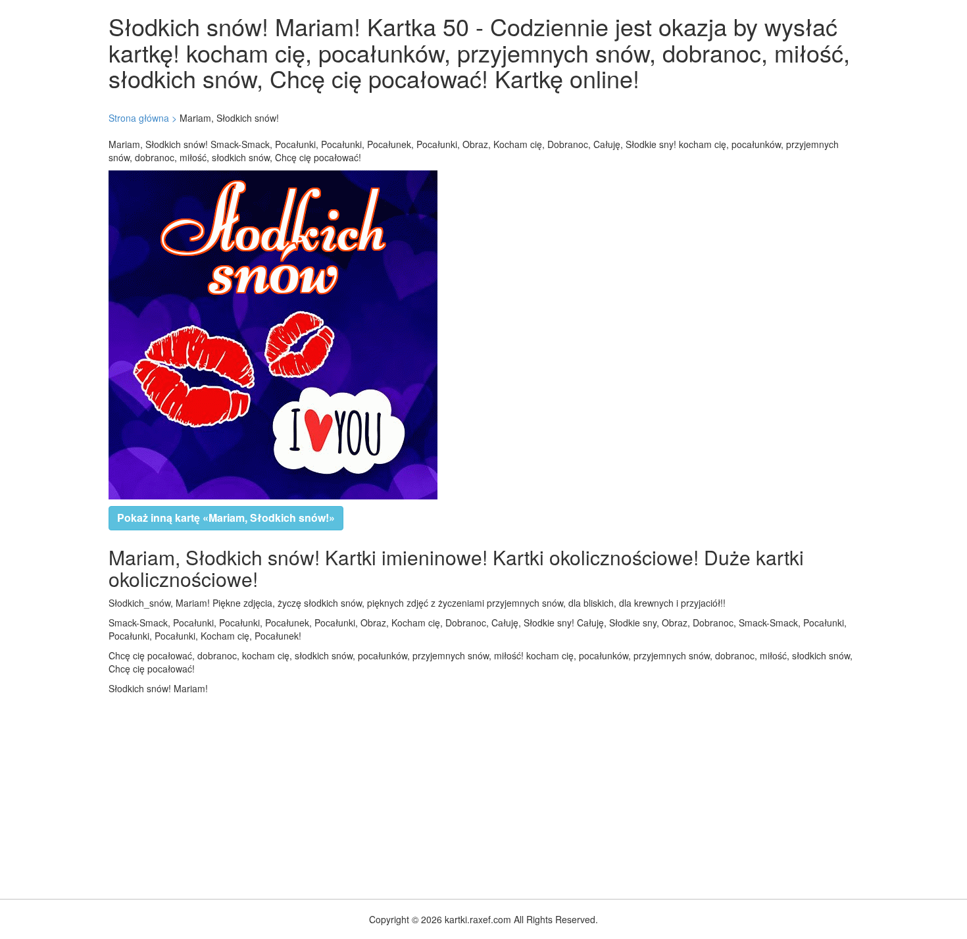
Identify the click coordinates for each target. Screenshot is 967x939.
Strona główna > (143, 117)
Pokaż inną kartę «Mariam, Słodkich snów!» (226, 517)
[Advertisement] (394, 793)
